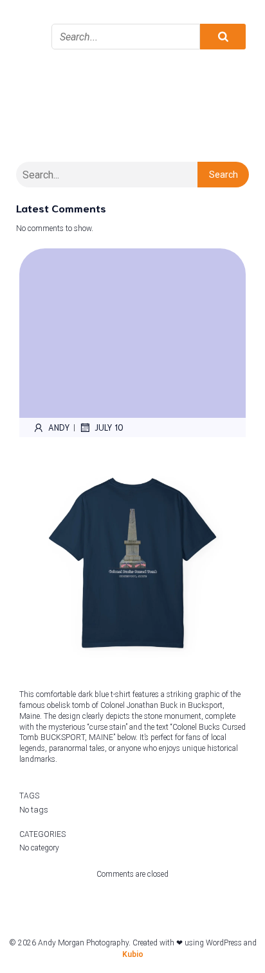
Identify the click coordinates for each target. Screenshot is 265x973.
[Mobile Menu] (29, 19)
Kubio (132, 954)
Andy (59, 427)
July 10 (109, 427)
